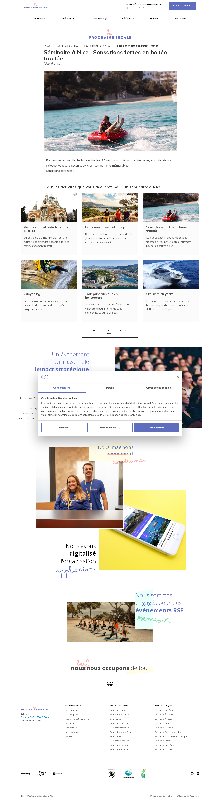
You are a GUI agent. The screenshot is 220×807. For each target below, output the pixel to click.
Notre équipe (71, 714)
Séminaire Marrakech (120, 749)
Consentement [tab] (61, 387)
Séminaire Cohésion (164, 710)
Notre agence (71, 710)
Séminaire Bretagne (119, 745)
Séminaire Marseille (119, 727)
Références (128, 18)
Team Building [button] (99, 18)
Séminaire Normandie (120, 741)
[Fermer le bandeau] (178, 377)
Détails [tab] (110, 387)
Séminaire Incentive (164, 727)
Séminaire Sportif (163, 723)
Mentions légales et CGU (161, 796)
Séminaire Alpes (118, 736)
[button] (108, 146)
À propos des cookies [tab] (158, 387)
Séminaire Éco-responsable (168, 732)
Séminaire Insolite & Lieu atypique (171, 736)
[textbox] (110, 165)
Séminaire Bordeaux (119, 723)
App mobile (181, 18)
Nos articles (71, 727)
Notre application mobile (77, 719)
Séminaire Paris (117, 710)
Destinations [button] (39, 18)
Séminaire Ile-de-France (121, 732)
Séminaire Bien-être (164, 745)
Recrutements (72, 723)
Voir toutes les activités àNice (110, 332)
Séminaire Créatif (163, 741)
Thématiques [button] (69, 18)
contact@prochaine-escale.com (143, 4)
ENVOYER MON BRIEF (182, 6)
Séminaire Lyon (117, 719)
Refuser (63, 427)
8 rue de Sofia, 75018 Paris (35, 717)
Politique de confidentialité (187, 796)
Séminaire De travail (164, 749)
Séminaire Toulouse (119, 714)
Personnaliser (108, 427)
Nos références (72, 732)
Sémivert (155, 18)
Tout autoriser (156, 427)
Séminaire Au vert (163, 719)
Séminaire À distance (165, 714)
